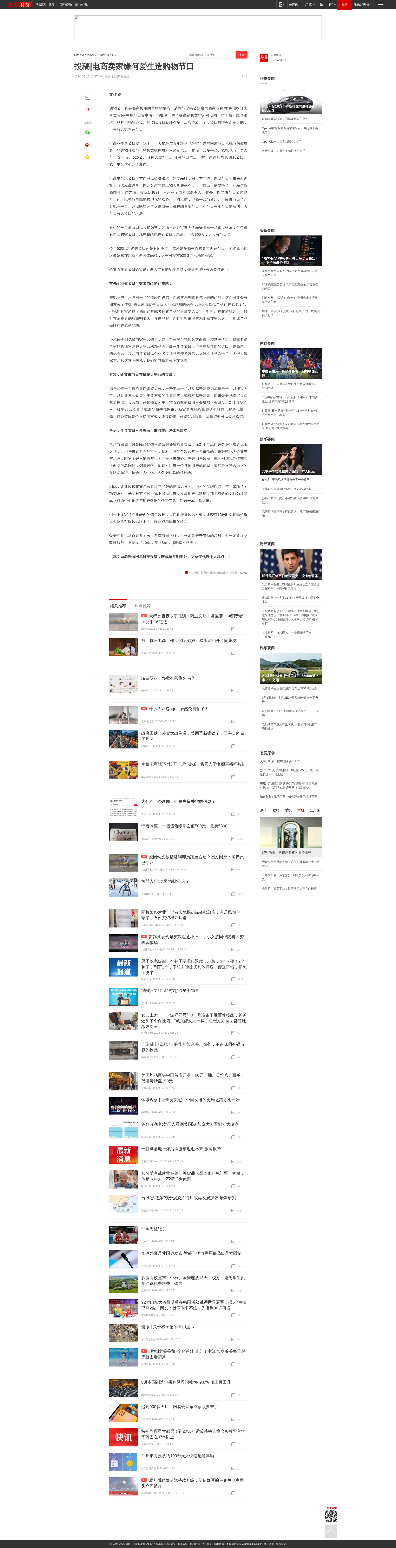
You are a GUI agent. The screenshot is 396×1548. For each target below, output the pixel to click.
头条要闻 (267, 230)
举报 (245, 76)
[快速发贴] (87, 98)
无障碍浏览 (66, 4)
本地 (300, 810)
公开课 (315, 810)
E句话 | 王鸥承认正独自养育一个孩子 (286, 479)
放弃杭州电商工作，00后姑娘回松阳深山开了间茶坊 (189, 640)
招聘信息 (195, 1543)
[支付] (322, 4)
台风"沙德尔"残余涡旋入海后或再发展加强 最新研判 (188, 1198)
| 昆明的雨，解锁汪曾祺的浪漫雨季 (288, 796)
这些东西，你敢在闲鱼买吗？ (168, 678)
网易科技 (92, 54)
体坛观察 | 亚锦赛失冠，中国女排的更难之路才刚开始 (190, 1099)
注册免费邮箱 (361, 4)
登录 (344, 4)
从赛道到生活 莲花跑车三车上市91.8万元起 (290, 688)
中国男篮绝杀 (153, 1228)
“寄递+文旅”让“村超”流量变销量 (170, 990)
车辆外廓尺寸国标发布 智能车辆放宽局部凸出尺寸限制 (191, 1253)
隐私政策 (219, 1543)
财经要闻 (267, 544)
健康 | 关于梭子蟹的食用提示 (167, 1326)
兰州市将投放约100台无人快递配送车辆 (177, 1455)
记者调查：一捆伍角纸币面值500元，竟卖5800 (184, 826)
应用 (51, 4)
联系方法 (183, 1543)
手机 (288, 810)
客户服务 (207, 1543)
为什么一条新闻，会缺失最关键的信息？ (178, 801)
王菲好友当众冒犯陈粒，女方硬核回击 (286, 489)
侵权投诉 (281, 1543)
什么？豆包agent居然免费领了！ (179, 708)
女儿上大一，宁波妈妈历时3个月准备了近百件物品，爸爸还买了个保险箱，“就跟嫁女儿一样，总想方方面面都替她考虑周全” (194, 1021)
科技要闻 (267, 78)
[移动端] (281, 4)
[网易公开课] (294, 4)
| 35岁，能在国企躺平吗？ (280, 761)
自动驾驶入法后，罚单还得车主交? (284, 119)
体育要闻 (267, 343)
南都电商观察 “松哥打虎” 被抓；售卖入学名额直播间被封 (193, 764)
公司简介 (171, 1543)
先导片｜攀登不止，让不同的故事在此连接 (289, 888)
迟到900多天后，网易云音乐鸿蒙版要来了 (179, 1406)
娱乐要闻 (267, 439)
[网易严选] (309, 4)
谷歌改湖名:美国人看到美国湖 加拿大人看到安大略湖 (190, 1124)
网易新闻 (276, 55)
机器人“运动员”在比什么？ (165, 881)
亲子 (263, 810)
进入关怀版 (81, 4)
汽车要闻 (267, 648)
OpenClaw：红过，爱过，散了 (282, 141)
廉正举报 (269, 1543)
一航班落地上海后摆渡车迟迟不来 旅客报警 (181, 1148)
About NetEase (154, 1543)
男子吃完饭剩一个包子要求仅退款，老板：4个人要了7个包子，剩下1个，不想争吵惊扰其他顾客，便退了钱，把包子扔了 (194, 967)
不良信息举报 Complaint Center (244, 1543)
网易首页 (41, 4)
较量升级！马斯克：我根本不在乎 (283, 150)
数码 (276, 810)
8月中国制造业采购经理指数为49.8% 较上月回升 (186, 1382)
